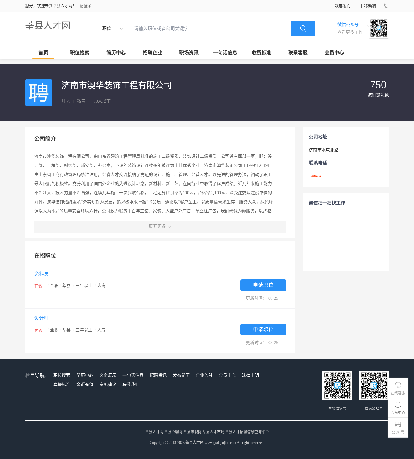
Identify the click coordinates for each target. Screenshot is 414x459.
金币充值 (84, 384)
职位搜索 (79, 52)
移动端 (369, 6)
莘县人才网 (48, 25)
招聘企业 (152, 52)
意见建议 (107, 384)
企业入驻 (204, 375)
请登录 (86, 5)
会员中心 (334, 52)
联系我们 (130, 384)
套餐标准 (61, 384)
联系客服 (298, 52)
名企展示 (107, 375)
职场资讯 (189, 52)
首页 (43, 52)
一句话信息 (225, 52)
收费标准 (261, 52)
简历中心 (116, 52)
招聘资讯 (158, 375)
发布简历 (181, 375)
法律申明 (250, 375)
